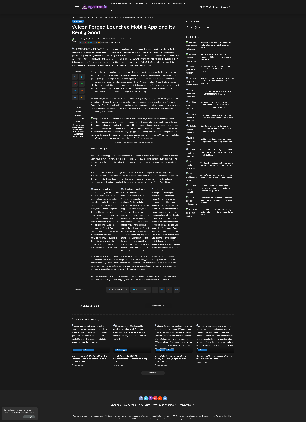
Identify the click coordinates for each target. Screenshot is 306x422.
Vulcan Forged (140, 39)
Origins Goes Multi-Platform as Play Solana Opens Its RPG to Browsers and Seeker (216, 68)
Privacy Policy (29, 412)
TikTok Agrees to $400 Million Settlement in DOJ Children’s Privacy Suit (130, 359)
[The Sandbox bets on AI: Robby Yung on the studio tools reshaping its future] (192, 164)
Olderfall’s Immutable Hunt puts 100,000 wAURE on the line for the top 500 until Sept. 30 (216, 128)
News (170, 350)
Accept (29, 417)
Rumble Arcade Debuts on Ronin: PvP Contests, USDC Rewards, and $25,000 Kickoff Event (78, 130)
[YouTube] (207, 7)
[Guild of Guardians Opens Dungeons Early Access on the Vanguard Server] (192, 140)
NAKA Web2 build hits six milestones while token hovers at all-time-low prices (215, 45)
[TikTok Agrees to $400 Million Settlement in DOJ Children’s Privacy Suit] (132, 338)
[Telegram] (213, 7)
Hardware (88, 350)
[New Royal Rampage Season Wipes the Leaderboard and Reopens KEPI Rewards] (192, 81)
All (134, 39)
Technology (78, 21)
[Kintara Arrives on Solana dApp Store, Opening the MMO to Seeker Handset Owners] (192, 200)
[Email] (99, 42)
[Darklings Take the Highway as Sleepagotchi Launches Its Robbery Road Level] (192, 57)
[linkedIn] (91, 42)
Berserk (130, 82)
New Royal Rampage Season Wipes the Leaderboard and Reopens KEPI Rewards (217, 80)
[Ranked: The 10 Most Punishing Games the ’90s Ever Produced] (215, 338)
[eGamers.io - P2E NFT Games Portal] (94, 7)
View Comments (158, 306)
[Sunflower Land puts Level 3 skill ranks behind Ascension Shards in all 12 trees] (192, 116)
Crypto (161, 350)
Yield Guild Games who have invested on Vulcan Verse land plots (142, 88)
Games (78, 350)
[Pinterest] (86, 42)
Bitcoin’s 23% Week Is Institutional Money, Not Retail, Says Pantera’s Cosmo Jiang (171, 359)
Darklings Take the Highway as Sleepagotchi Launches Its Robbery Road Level (215, 57)
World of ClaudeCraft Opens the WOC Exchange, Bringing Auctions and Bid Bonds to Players (216, 152)
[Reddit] (210, 7)
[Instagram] (204, 7)
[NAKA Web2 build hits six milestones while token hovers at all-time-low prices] (192, 45)
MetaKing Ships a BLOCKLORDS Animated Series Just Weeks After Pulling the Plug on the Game (214, 104)
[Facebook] (198, 7)
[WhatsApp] (88, 42)
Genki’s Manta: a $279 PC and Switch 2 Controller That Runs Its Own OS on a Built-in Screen (89, 359)
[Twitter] (201, 7)
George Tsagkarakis (87, 39)
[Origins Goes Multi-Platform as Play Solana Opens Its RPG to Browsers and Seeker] (192, 69)
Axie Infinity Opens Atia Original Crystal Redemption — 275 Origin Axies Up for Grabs (217, 212)
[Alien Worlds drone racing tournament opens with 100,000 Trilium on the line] (192, 176)
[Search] (229, 7)
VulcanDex (130, 72)
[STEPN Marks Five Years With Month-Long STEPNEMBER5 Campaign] (192, 93)
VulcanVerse (120, 82)
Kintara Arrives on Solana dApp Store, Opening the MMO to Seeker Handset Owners (216, 200)
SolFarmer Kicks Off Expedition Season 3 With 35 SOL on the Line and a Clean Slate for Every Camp (217, 188)
